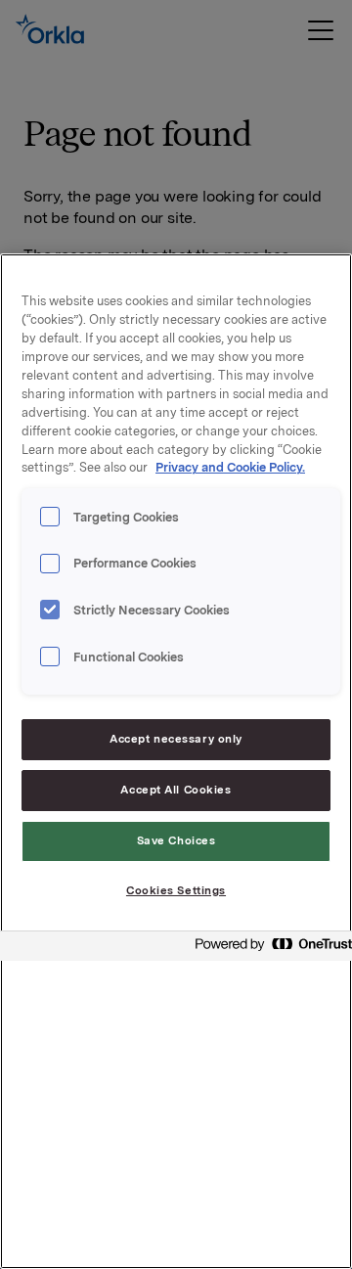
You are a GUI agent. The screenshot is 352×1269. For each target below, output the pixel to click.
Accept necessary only (176, 739)
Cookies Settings (176, 890)
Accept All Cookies (175, 789)
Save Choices (176, 840)
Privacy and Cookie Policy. (230, 467)
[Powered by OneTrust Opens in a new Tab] (268, 948)
